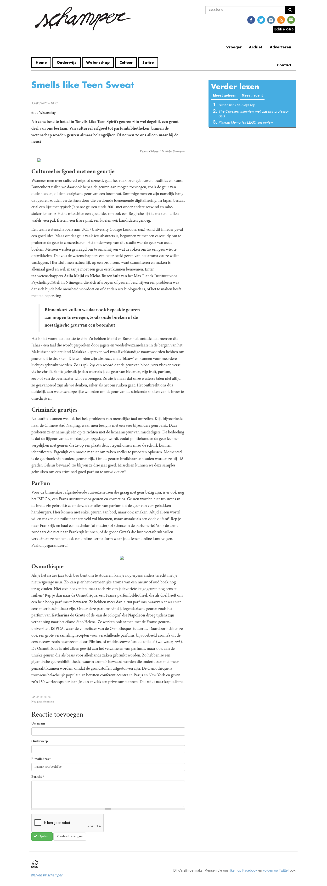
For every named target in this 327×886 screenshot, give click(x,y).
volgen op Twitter (276, 870)
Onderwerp (39, 741)
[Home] (82, 19)
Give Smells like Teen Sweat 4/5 (46, 697)
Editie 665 (284, 29)
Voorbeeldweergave (69, 836)
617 (33, 113)
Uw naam (38, 723)
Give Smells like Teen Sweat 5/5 (50, 697)
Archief (256, 47)
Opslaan (44, 836)
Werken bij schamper (46, 875)
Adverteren (280, 47)
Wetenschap (98, 62)
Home (41, 62)
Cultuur (126, 62)
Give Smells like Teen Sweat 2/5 (37, 697)
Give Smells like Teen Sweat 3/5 (41, 697)
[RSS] (281, 19)
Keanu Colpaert (150, 151)
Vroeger (234, 47)
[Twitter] (261, 19)
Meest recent (252, 95)
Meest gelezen (225, 95)
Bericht (37, 777)
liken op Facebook (243, 870)
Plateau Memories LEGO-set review (246, 122)
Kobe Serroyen (175, 151)
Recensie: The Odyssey (237, 105)
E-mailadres (41, 759)
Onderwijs (66, 62)
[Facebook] (251, 19)
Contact (284, 65)
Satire (148, 62)
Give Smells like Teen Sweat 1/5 (33, 697)
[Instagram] (271, 19)
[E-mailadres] (291, 19)
